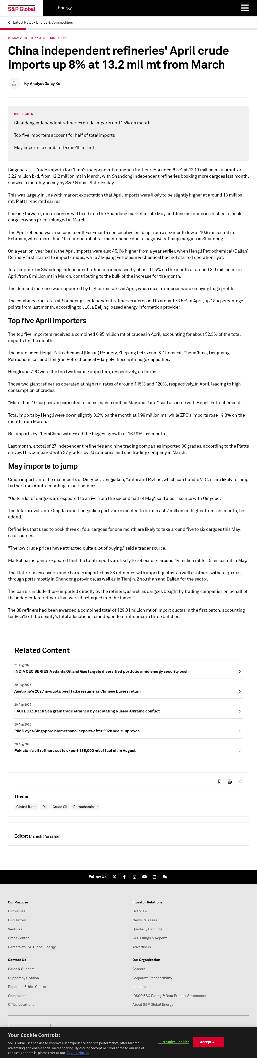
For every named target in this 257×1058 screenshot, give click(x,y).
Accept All (208, 1042)
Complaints (17, 996)
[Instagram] (135, 877)
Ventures (15, 929)
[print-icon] (230, 782)
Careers (139, 969)
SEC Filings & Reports (150, 938)
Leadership (142, 987)
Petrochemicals (85, 807)
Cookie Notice (78, 1052)
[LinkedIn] (155, 877)
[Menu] (245, 8)
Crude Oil (60, 807)
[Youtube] (145, 877)
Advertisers (142, 947)
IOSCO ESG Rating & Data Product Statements (169, 996)
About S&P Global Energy (153, 1004)
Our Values (16, 911)
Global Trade (26, 807)
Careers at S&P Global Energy (32, 947)
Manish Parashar (44, 836)
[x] (114, 877)
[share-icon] (240, 782)
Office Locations (21, 1004)
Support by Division (23, 978)
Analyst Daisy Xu (45, 83)
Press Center (18, 938)
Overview (140, 911)
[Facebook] (124, 877)
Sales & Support (21, 969)
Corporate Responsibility (152, 978)
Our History (17, 920)
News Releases (145, 920)
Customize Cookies (173, 1042)
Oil (44, 807)
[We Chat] (165, 877)
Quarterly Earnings (147, 929)
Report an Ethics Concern (28, 987)
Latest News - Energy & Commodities (42, 22)
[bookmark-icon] (220, 782)
